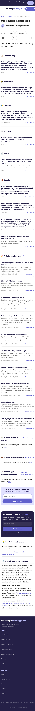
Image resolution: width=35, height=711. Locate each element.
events (22, 601)
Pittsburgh (15, 9)
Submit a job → (29, 457)
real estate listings (18, 603)
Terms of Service (22, 707)
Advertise (4, 674)
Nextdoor (24, 38)
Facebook (22, 33)
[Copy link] (31, 38)
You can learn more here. (23, 593)
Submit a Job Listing (7, 644)
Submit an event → (28, 256)
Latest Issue (4, 635)
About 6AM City (5, 679)
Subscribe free (17, 501)
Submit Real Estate (6, 649)
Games (3, 663)
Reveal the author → (8, 554)
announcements (7, 603)
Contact (3, 693)
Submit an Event (5, 639)
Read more (28, 72)
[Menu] (3, 9)
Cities (2, 684)
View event (28, 274)
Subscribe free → (17, 529)
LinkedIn (7, 38)
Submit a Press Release (8, 654)
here (5, 447)
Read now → (30, 3)
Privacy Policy (12, 707)
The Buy (3, 659)
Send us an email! (19, 552)
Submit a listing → (28, 439)
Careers (3, 688)
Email (11, 33)
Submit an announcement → (27, 473)
